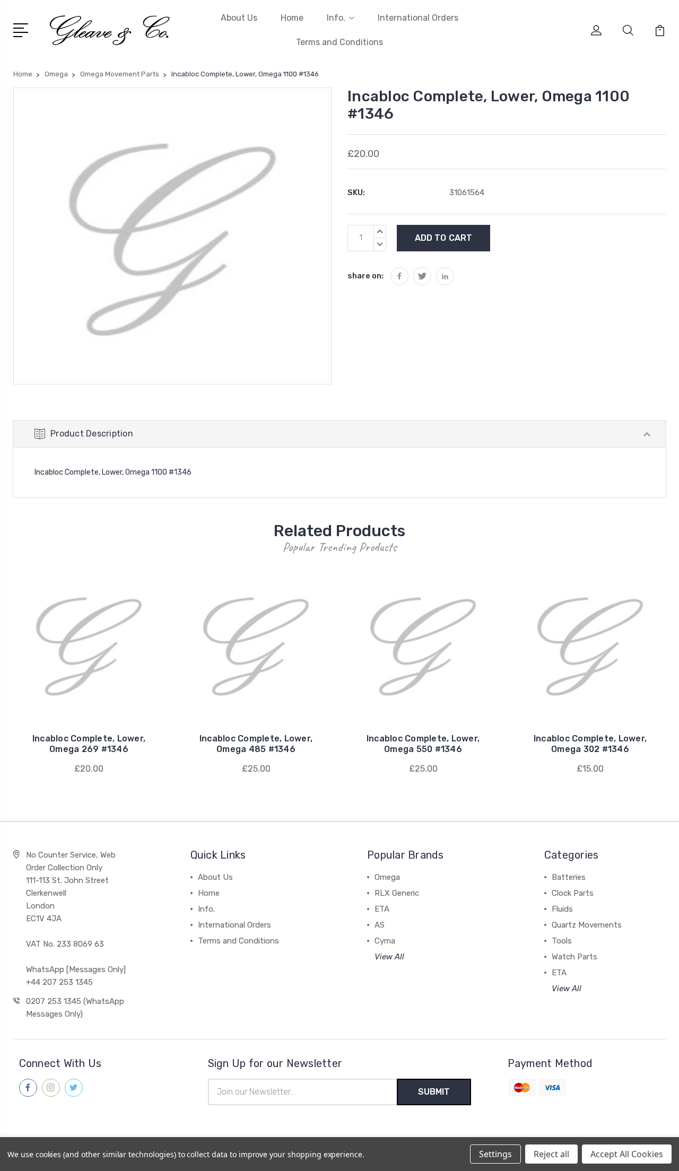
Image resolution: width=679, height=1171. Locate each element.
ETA (382, 909)
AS (380, 925)
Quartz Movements (587, 925)
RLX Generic (397, 893)
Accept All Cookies (626, 1154)
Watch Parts (574, 957)
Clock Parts (573, 893)
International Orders (418, 18)
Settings (495, 1154)
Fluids (562, 909)
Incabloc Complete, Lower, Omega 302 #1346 (590, 743)
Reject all (551, 1154)
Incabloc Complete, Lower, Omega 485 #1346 (255, 743)
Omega (387, 877)
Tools (562, 941)
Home (292, 18)
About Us (239, 18)
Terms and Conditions (339, 42)
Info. (336, 18)
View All (389, 957)
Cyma (385, 941)
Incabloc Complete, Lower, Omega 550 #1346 (423, 743)
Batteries (569, 877)
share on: (365, 276)
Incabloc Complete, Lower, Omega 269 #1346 (88, 743)
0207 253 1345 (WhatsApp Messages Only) (75, 1008)
